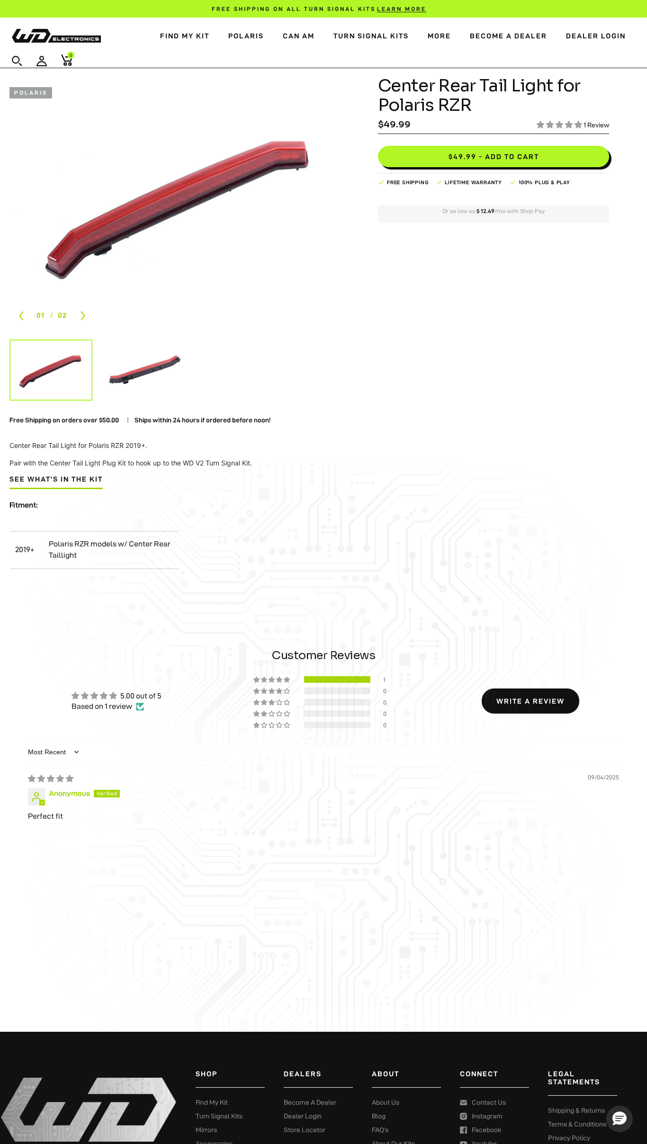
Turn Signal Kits (371, 36)
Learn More (401, 9)
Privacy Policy (569, 1138)
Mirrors (206, 1130)
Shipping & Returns (576, 1110)
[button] (17, 61)
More (439, 36)
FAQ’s (380, 1130)
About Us (385, 1102)
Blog (379, 1116)
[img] (50, 779)
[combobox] (29, 57)
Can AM (299, 36)
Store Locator (304, 1130)
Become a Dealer (508, 36)
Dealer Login (596, 36)
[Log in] (41, 61)
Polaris (246, 36)
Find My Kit (184, 36)
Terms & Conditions (577, 1124)
